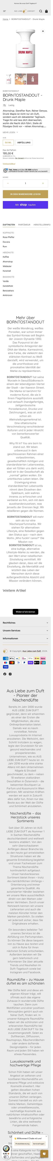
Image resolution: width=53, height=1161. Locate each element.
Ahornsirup (8, 261)
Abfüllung (25, 143)
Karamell (7, 271)
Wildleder (7, 266)
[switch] (6, 1156)
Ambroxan (7, 295)
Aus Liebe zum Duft (31, 651)
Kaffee (6, 257)
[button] (4, 11)
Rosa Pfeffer (8, 237)
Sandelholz (8, 286)
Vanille (6, 281)
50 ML (9, 143)
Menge (5, 177)
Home (5, 19)
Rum (5, 246)
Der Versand (19, 158)
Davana (6, 242)
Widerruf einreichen (25, 612)
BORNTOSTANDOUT (11, 91)
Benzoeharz (8, 290)
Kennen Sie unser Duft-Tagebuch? (25, 3)
